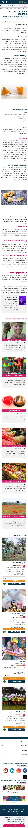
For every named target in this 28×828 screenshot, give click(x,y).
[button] (4, 548)
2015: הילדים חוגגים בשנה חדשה (14, 446)
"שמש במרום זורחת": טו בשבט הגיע (14, 517)
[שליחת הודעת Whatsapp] (4, 584)
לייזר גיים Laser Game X (19, 562)
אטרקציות (9, 5)
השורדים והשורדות (20, 711)
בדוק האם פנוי (14, 581)
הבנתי (14, 826)
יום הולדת (21, 5)
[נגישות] (1, 813)
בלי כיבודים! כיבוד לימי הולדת (14, 481)
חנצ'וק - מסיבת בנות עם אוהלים (17, 613)
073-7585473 (15, 729)
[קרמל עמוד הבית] (21, 2)
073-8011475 (15, 632)
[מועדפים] (6, 2)
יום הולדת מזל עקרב (14, 411)
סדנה (5, 275)
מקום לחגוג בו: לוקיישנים (14, 375)
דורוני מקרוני (22, 661)
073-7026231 (15, 584)
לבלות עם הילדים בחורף (14, 340)
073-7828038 (15, 681)
